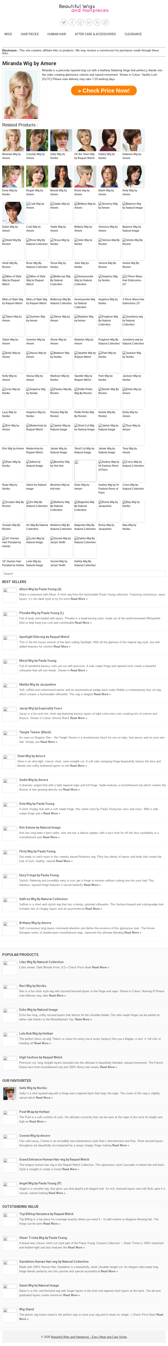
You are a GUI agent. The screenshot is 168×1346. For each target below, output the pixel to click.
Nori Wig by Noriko (32, 986)
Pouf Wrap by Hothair (34, 1112)
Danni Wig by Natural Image (39, 1285)
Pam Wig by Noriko (105, 377)
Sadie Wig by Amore (58, 228)
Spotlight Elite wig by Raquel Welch (44, 637)
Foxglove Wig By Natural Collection (109, 341)
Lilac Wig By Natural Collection (41, 962)
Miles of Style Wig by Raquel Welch (12, 301)
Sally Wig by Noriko (57, 156)
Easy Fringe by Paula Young (39, 875)
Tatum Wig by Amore (10, 341)
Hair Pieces (30, 34)
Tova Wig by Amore (129, 450)
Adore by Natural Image (36, 486)
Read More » (79, 599)
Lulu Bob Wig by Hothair (36, 1033)
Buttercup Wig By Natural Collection (61, 301)
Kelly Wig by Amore (129, 192)
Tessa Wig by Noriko (58, 265)
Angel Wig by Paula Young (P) (40, 1183)
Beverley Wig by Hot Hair (60, 486)
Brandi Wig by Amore (58, 192)
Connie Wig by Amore (34, 1135)
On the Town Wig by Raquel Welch (84, 156)
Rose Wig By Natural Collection (37, 265)
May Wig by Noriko (129, 527)
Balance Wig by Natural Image (131, 228)
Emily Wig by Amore (130, 414)
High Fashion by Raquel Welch (40, 1057)
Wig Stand (26, 1309)
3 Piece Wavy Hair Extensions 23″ (133, 301)
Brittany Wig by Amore (83, 228)
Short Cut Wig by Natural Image (84, 450)
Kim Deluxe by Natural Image (40, 827)
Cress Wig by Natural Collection (133, 486)
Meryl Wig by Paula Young (37, 660)
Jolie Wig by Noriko (81, 265)
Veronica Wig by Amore (108, 228)
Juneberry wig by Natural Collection (133, 341)
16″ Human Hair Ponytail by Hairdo (13, 563)
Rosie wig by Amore (82, 192)
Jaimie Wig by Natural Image (58, 450)
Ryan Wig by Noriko (9, 486)
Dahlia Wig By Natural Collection (85, 563)
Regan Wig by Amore (34, 192)
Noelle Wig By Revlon (106, 414)
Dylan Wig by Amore (10, 228)
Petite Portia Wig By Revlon (84, 414)
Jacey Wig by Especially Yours (40, 708)
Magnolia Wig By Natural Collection (85, 527)
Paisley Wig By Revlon (59, 414)
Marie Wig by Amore (106, 192)
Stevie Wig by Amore (58, 341)
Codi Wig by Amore (33, 228)
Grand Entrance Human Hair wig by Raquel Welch (54, 1159)
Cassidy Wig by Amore (35, 156)
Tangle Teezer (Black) (35, 732)
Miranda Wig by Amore (11, 156)
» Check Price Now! (104, 90)
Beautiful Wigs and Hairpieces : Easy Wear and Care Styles (89, 1337)
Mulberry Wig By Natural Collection (61, 527)
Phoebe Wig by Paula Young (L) (41, 613)
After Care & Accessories (95, 34)
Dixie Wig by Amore (81, 486)
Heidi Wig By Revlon (10, 265)
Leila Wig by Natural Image (34, 563)
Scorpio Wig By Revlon (11, 527)
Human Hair (56, 34)
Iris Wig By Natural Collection (37, 527)
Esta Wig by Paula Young (36, 803)
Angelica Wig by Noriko (108, 301)
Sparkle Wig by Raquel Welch (83, 377)
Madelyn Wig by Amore (83, 341)
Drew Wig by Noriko (9, 192)
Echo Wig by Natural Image (38, 1009)
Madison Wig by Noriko (59, 377)
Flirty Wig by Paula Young (37, 851)
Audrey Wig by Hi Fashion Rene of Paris (108, 488)
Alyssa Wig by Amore (34, 377)
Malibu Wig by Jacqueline (37, 684)
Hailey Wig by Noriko (106, 156)
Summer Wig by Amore (35, 341)
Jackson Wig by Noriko (131, 377)
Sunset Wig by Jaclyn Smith (58, 563)
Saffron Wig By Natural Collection (43, 899)
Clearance (133, 34)
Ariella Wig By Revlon (130, 265)
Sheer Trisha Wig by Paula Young (43, 1238)
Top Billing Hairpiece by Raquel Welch (46, 1214)
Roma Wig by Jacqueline (106, 527)
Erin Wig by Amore (13, 448)
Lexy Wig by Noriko (9, 414)
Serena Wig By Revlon (107, 265)
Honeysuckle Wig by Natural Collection (84, 303)
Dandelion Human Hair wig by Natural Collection (54, 1261)
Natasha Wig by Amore (131, 156)
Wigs (8, 34)
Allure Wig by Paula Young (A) (40, 589)
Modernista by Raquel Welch (34, 450)
